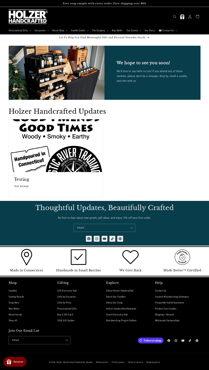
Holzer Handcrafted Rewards (121, 308)
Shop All (13, 320)
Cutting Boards (16, 296)
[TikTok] (112, 239)
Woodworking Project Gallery (121, 320)
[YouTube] (104, 239)
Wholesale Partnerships (167, 320)
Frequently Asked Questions (169, 302)
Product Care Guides (166, 308)
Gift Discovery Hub (67, 290)
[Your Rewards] (182, 16)
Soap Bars (14, 302)
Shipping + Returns (164, 314)
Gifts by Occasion (66, 296)
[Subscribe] (131, 228)
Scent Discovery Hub (117, 314)
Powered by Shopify (84, 362)
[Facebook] (89, 239)
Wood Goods (15, 314)
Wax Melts (14, 308)
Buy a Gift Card (65, 314)
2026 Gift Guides (65, 320)
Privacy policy (118, 362)
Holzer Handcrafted (65, 362)
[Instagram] (97, 239)
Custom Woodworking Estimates (172, 296)
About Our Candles (116, 296)
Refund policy (102, 362)
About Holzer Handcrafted (119, 290)
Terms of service (135, 362)
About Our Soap (114, 302)
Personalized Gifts (67, 308)
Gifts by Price (64, 302)
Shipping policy (153, 362)
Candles (13, 290)
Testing (21, 179)
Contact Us (160, 290)
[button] (19, 30)
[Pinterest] (120, 239)
